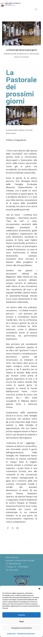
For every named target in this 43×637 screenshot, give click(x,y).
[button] (39, 588)
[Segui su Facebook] (8, 528)
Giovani (36, 54)
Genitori (17, 57)
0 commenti (25, 57)
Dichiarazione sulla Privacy (26, 633)
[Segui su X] (13, 528)
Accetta (21, 615)
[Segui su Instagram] (17, 528)
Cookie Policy (11, 633)
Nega (21, 621)
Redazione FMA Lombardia (15, 54)
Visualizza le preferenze (21, 628)
